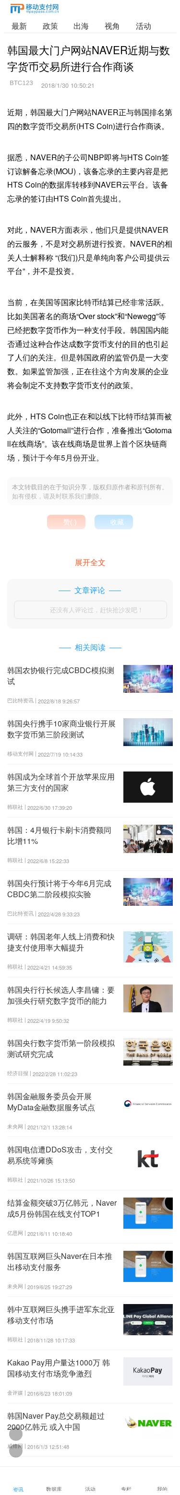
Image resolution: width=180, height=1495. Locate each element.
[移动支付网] (35, 10)
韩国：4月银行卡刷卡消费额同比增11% (59, 835)
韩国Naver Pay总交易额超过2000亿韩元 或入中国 (56, 1421)
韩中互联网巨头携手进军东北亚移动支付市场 (61, 1314)
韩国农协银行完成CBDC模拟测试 (60, 675)
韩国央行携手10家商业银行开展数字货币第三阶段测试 (61, 728)
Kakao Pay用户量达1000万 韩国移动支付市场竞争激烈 (58, 1367)
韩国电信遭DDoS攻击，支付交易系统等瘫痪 (60, 1154)
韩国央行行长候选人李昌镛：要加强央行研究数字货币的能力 (61, 995)
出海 (81, 25)
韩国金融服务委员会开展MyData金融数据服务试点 (51, 1101)
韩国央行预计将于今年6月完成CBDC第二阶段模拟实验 (59, 888)
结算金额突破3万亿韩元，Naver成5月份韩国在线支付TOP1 (62, 1208)
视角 (112, 25)
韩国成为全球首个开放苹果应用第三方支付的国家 (61, 782)
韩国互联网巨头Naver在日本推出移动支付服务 (59, 1261)
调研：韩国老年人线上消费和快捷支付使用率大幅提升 (61, 941)
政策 (50, 25)
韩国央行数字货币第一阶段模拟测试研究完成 (61, 1048)
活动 (143, 25)
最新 (19, 25)
